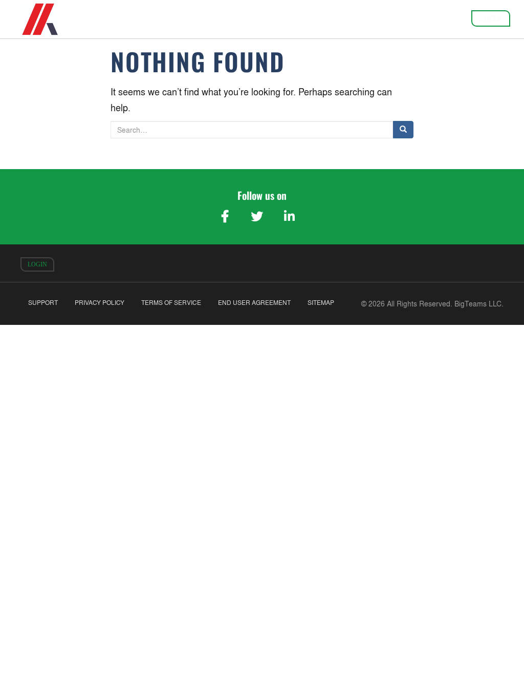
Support (43, 302)
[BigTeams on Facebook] (224, 216)
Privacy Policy (99, 302)
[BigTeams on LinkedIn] (289, 216)
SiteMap (321, 302)
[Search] (403, 129)
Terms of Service (171, 302)
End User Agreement (254, 302)
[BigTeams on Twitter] (257, 216)
